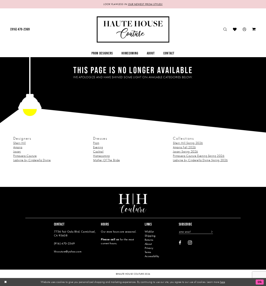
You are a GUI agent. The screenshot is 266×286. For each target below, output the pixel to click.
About (148, 244)
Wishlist (149, 232)
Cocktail (98, 151)
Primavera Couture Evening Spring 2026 (199, 156)
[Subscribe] (211, 231)
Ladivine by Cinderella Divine (32, 160)
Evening (98, 147)
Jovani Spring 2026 (185, 151)
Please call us (110, 239)
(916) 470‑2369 (64, 243)
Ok (260, 282)
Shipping (150, 236)
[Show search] (225, 29)
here (222, 282)
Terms (148, 252)
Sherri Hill (19, 143)
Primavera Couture (25, 156)
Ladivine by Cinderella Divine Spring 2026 (200, 160)
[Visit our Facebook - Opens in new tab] (180, 243)
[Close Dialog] (5, 282)
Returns (149, 240)
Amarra (17, 147)
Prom (96, 143)
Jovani (17, 151)
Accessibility (152, 256)
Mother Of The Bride (106, 160)
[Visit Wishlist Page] (235, 29)
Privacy (149, 248)
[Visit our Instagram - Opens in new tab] (190, 242)
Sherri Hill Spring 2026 (188, 143)
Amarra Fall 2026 (184, 147)
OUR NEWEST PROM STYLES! (145, 4)
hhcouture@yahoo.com (67, 251)
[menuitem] (20, 29)
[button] (244, 29)
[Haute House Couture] (133, 29)
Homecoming (101, 156)
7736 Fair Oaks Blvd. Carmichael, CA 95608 (75, 233)
